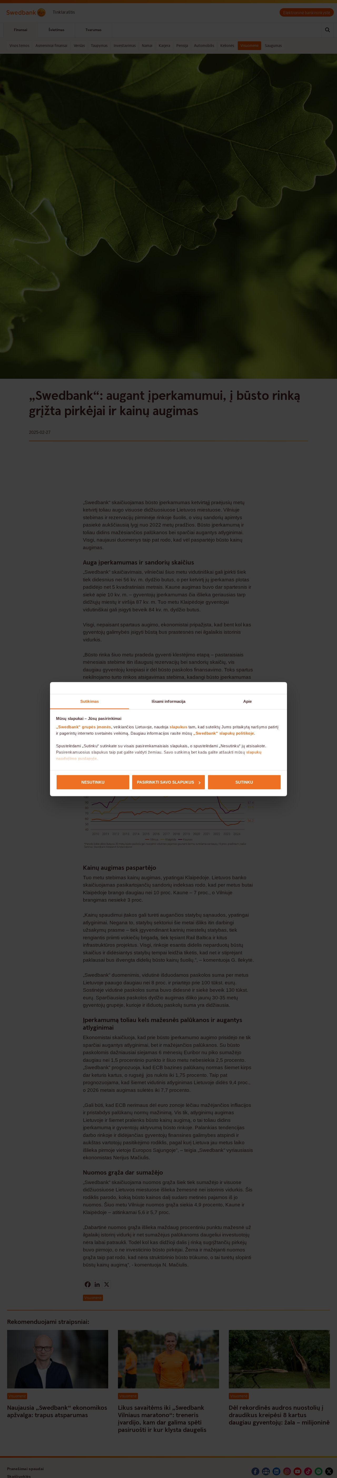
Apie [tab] (247, 701)
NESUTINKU (93, 782)
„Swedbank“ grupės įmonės (83, 726)
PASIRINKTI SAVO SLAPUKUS (165, 782)
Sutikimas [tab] (89, 701)
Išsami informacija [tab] (169, 701)
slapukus (178, 726)
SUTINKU (244, 782)
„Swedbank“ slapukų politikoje (223, 733)
